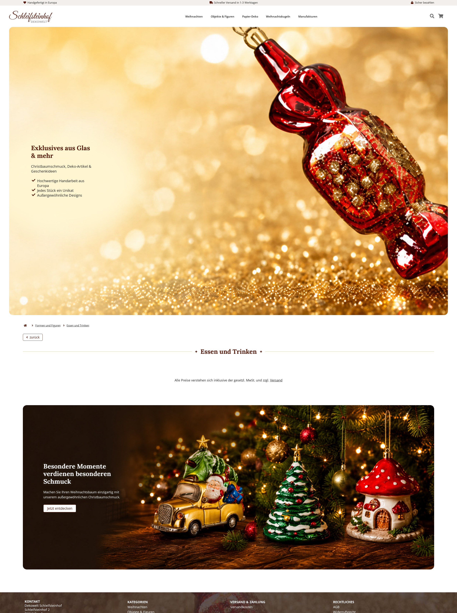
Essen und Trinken (78, 325)
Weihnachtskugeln (278, 16)
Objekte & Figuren (222, 16)
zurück (33, 337)
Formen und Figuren (48, 325)
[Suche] (432, 16)
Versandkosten (241, 607)
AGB (336, 607)
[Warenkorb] (440, 16)
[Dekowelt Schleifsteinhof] (30, 16)
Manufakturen (307, 16)
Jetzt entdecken (59, 508)
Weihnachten (194, 16)
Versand (276, 380)
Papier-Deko (250, 16)
